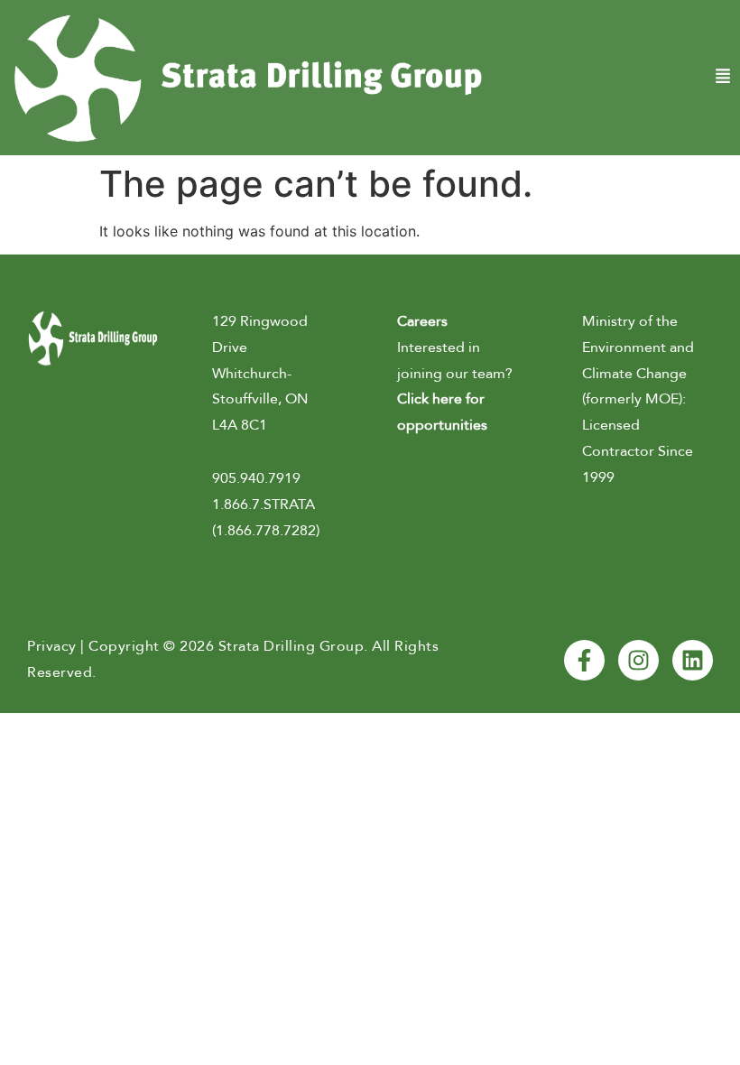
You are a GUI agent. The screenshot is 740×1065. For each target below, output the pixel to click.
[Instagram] (638, 660)
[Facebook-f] (584, 660)
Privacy (52, 646)
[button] (617, 77)
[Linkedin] (692, 660)
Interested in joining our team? (455, 373)
